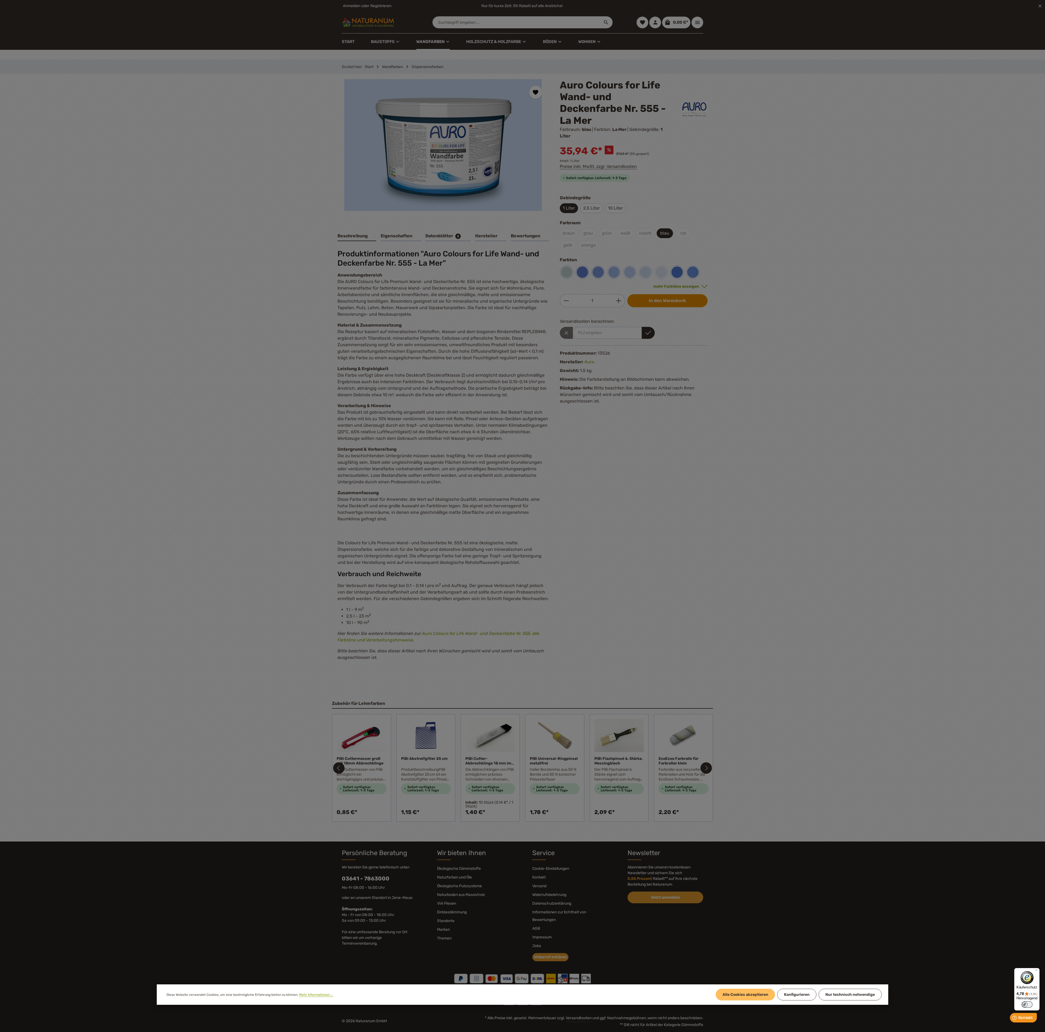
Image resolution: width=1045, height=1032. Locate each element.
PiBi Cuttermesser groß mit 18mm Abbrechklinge (360, 761)
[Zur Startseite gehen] (368, 22)
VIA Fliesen (446, 903)
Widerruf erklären (550, 957)
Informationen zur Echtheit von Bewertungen (559, 916)
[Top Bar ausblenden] (1040, 6)
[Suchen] (606, 22)
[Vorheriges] (339, 768)
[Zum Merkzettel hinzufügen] (535, 92)
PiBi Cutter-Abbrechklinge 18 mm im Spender (488, 761)
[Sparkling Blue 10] (614, 272)
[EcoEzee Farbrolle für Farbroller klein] (683, 735)
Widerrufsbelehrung (549, 894)
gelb (567, 245)
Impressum (542, 937)
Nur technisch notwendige (850, 994)
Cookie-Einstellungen (550, 868)
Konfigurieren (797, 994)
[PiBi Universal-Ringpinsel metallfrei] (555, 735)
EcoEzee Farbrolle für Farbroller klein (679, 761)
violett (645, 233)
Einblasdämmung (452, 912)
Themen (444, 938)
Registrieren (380, 6)
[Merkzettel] (642, 22)
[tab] (356, 236)
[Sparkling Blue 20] (645, 272)
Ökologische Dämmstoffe (459, 868)
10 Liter (615, 208)
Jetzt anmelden (665, 897)
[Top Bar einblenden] (697, 22)
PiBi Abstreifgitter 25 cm (424, 758)
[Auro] (694, 109)
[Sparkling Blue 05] (598, 272)
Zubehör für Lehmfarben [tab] (358, 703)
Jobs (536, 946)
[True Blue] (677, 272)
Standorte (445, 921)
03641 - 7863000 (365, 878)
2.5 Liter (591, 208)
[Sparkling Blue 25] (661, 272)
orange (588, 245)
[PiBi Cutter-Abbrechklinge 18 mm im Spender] (490, 735)
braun (569, 233)
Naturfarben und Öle (454, 877)
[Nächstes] (706, 768)
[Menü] (1036, 971)
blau (664, 233)
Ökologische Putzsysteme (459, 886)
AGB (536, 928)
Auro (589, 361)
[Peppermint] (566, 272)
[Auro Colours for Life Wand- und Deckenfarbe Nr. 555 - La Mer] (443, 145)
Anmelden (351, 6)
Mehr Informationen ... (316, 995)
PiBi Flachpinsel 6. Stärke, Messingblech (618, 761)
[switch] (1027, 1004)
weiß (625, 233)
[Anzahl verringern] (566, 300)
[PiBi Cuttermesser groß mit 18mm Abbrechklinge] (361, 735)
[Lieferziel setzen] (648, 333)
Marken (443, 929)
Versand (539, 886)
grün (607, 233)
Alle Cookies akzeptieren (745, 994)
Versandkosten (579, 1018)
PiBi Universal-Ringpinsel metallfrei (554, 761)
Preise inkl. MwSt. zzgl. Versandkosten (598, 166)
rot (683, 233)
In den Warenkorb (667, 300)
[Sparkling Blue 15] (630, 272)
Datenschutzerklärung (551, 903)
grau (588, 233)
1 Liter (569, 208)
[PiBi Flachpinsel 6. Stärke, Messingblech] (619, 735)
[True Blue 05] (693, 272)
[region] (443, 149)
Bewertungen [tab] (525, 235)
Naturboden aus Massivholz (461, 894)
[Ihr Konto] (655, 22)
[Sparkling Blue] (582, 272)
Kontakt (539, 877)
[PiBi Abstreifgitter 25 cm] (426, 735)
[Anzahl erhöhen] (618, 300)
